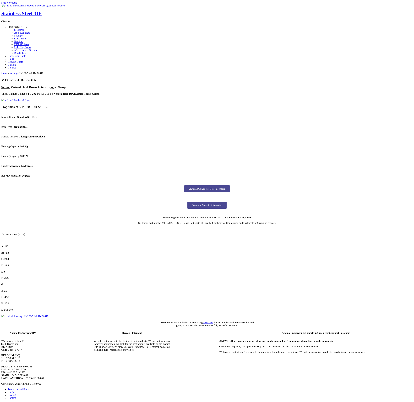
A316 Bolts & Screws (25, 50)
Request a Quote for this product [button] (207, 205)
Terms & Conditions (18, 389)
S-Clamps (19, 29)
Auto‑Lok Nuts (22, 32)
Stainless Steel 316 (21, 13)
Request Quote (15, 61)
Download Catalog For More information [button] (207, 189)
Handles (18, 41)
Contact (12, 67)
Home (4, 73)
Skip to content (9, 2)
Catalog (12, 64)
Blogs (11, 58)
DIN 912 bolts (21, 44)
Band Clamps (21, 53)
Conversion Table (17, 56)
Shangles (18, 35)
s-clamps (14, 73)
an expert (208, 322)
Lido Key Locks (22, 47)
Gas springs (20, 38)
